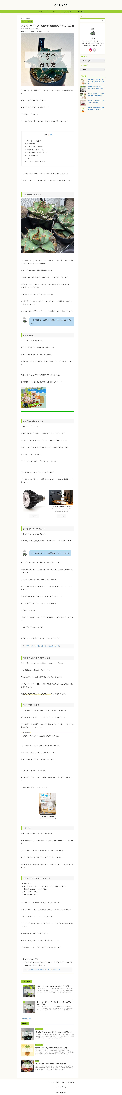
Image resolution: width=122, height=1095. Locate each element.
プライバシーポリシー (61, 1082)
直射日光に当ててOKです (35, 147)
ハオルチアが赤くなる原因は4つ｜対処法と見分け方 (50, 1063)
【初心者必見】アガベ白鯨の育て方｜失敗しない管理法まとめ (43, 969)
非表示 (50, 134)
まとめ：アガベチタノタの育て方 (37, 161)
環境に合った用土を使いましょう (37, 152)
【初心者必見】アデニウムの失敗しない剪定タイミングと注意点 (96, 81)
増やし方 (30, 158)
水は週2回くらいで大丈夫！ (36, 149)
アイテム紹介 (67, 11)
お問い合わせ (71, 1082)
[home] (94, 50)
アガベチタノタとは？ (34, 141)
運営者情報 (81, 11)
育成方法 (41, 11)
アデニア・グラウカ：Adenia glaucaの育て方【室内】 (53, 986)
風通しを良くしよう (33, 155)
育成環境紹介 (31, 144)
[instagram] (90, 50)
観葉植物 (30, 1018)
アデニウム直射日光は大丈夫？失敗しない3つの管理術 (51, 1048)
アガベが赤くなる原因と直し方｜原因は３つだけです (43, 646)
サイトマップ (51, 1082)
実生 (54, 11)
